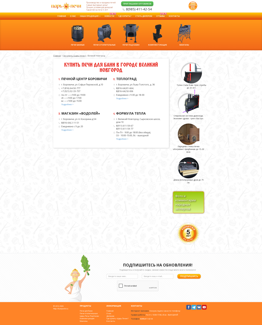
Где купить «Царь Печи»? (117, 318)
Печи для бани (86, 311)
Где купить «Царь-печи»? (74, 55)
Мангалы (84, 321)
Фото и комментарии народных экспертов (185, 202)
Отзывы (160, 16)
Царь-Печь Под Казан (89, 316)
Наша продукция (89, 16)
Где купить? (124, 16)
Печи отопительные (89, 313)
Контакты (174, 16)
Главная (61, 16)
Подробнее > (67, 104)
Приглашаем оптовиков (137, 3)
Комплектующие (87, 318)
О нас (73, 16)
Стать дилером (143, 16)
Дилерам (110, 316)
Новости (109, 16)
